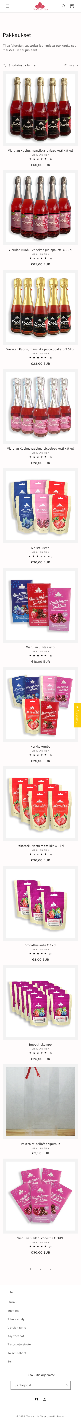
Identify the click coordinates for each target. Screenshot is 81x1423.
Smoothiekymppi (40, 1044)
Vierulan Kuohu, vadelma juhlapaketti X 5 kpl (40, 250)
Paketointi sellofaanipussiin (40, 1144)
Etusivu (12, 1302)
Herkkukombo (40, 746)
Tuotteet (13, 1310)
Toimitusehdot (17, 1353)
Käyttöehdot (16, 1336)
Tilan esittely (16, 1319)
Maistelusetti (40, 548)
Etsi (10, 1361)
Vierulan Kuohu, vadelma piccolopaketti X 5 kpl (40, 448)
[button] (7, 6)
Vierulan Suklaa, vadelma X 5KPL (40, 1238)
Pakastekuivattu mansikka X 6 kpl (40, 846)
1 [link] (30, 1268)
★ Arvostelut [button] (77, 715)
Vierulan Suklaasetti (40, 647)
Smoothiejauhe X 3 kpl (40, 945)
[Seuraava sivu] (51, 1269)
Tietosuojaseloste (19, 1344)
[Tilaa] (66, 1385)
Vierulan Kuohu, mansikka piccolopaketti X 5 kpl (40, 349)
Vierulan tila (32, 1416)
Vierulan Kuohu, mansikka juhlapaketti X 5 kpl (40, 150)
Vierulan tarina (17, 1327)
